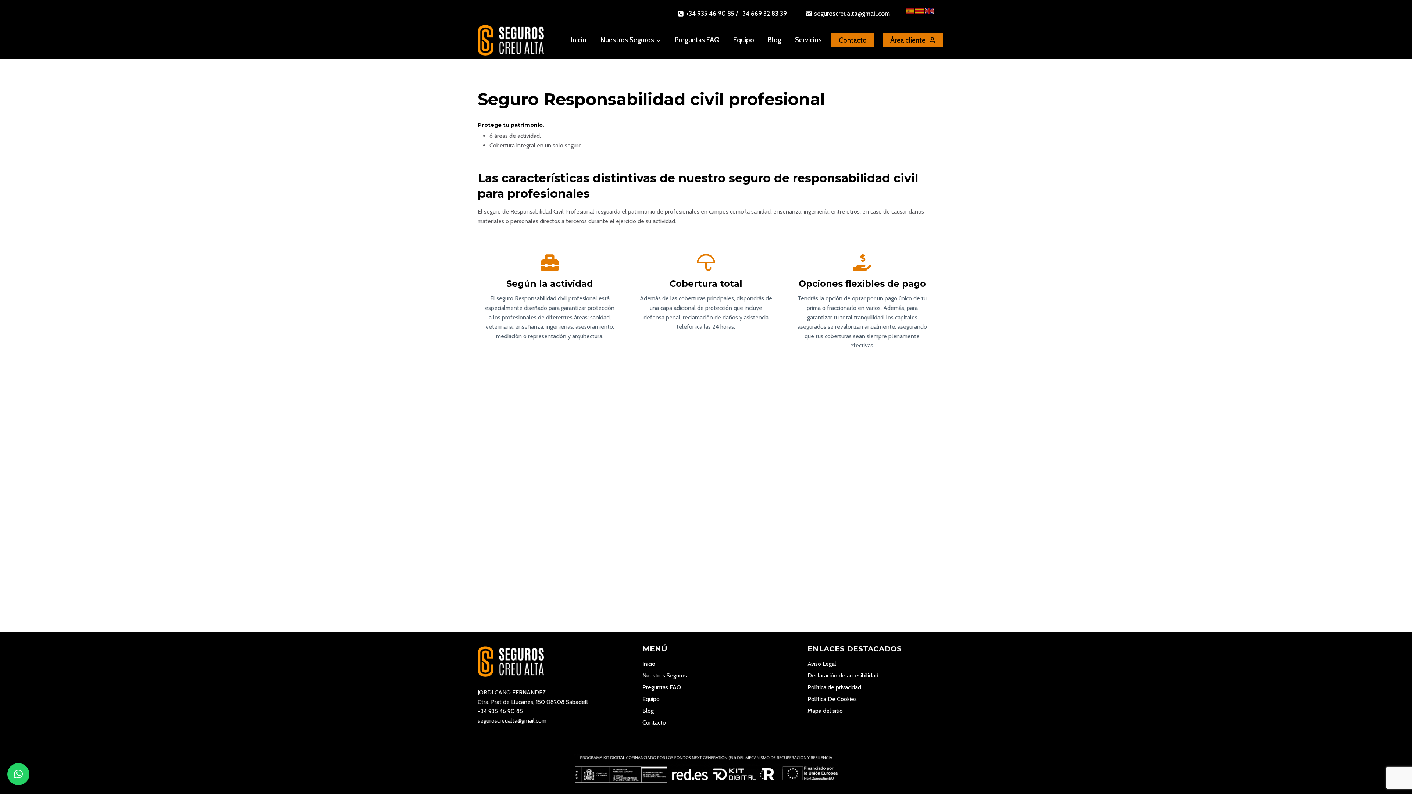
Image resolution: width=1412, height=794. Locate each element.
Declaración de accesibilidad (842, 675)
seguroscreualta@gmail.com (512, 720)
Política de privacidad (834, 687)
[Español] (910, 10)
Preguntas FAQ (697, 40)
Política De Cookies (832, 698)
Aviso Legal (821, 663)
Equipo (743, 40)
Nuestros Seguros (664, 675)
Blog (774, 40)
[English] (929, 10)
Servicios (808, 40)
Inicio (578, 40)
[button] (18, 774)
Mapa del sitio (825, 710)
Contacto (654, 722)
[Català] (920, 10)
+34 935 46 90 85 (500, 711)
